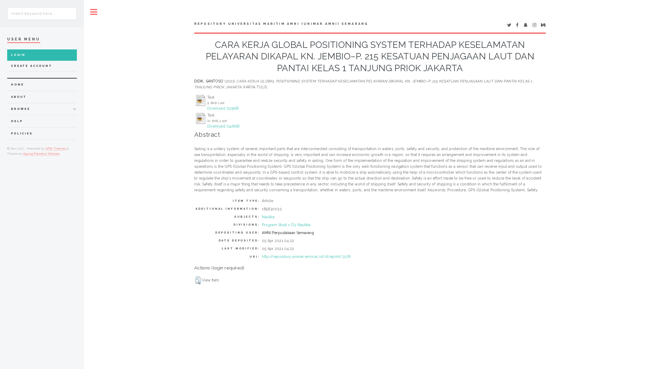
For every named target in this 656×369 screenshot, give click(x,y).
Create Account (31, 66)
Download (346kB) (223, 126)
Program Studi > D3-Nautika (286, 225)
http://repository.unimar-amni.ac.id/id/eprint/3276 (306, 257)
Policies (22, 133)
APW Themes (56, 148)
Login (18, 55)
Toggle (94, 12)
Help (17, 121)
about (19, 97)
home (17, 84)
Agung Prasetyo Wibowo (41, 153)
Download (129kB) (223, 108)
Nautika (268, 217)
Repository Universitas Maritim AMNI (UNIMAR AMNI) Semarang (281, 24)
